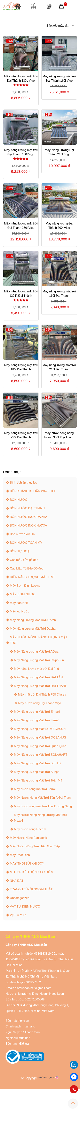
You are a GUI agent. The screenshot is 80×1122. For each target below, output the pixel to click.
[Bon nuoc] (33, 6)
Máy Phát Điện (20, 855)
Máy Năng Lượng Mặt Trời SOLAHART (40, 754)
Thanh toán (32, 1032)
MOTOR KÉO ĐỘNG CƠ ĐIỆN (31, 872)
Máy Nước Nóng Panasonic (29, 837)
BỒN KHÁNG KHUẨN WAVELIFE (33, 491)
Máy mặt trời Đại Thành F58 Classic (42, 694)
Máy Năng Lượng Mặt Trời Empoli (37, 711)
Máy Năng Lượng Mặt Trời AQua (36, 651)
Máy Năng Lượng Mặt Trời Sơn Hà (37, 763)
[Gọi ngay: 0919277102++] (74, 1089)
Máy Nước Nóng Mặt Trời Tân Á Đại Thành (43, 797)
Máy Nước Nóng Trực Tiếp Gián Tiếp (35, 846)
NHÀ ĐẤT (16, 880)
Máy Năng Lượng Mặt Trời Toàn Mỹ (38, 780)
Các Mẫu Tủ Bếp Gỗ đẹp (26, 568)
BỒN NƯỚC (18, 499)
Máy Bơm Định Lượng (25, 585)
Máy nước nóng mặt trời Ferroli (35, 789)
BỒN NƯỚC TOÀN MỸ (26, 542)
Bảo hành (12, 1043)
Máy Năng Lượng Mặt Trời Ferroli (36, 720)
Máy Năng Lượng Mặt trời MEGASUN (40, 729)
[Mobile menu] (74, 6)
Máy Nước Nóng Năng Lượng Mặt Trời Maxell (40, 817)
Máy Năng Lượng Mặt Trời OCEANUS (40, 737)
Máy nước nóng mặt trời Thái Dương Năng (43, 806)
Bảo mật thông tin (17, 1020)
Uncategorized (19, 898)
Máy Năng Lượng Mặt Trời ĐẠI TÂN (38, 677)
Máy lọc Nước (19, 611)
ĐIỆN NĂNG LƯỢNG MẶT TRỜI (32, 577)
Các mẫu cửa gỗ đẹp (24, 560)
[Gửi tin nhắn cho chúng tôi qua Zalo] (74, 1067)
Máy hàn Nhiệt (19, 602)
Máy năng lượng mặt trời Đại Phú (36, 668)
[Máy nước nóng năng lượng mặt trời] (49, 6)
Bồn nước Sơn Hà (22, 534)
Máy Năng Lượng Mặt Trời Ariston (33, 620)
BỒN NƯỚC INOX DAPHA (28, 517)
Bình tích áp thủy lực (24, 482)
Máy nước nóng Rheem (30, 829)
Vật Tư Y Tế (18, 915)
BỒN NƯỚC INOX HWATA (28, 525)
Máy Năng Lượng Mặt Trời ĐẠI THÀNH (40, 686)
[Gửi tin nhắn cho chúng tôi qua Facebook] (74, 1077)
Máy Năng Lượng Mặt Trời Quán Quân (40, 746)
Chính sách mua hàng (20, 1026)
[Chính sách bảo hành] (22, 1032)
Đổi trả (24, 1043)
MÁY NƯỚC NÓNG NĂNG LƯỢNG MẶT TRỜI (38, 640)
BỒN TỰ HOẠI (20, 551)
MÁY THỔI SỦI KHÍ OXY (27, 863)
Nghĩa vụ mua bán (18, 1038)
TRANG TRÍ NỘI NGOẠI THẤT (31, 889)
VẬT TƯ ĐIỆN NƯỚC (25, 906)
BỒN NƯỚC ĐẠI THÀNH (27, 508)
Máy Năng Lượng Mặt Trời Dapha (32, 628)
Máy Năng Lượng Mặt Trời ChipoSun (39, 660)
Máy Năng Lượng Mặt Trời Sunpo (36, 772)
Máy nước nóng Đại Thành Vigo (39, 703)
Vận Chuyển (14, 1032)
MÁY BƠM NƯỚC (22, 594)
